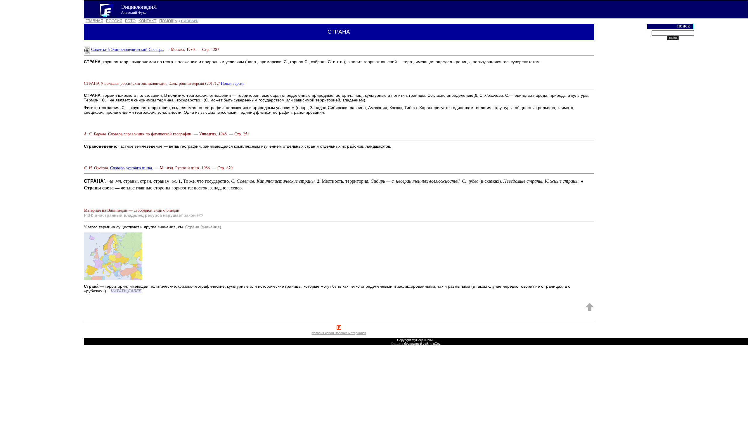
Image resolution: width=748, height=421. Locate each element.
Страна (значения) (203, 227)
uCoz (437, 343)
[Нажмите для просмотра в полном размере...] (113, 279)
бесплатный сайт (417, 343)
